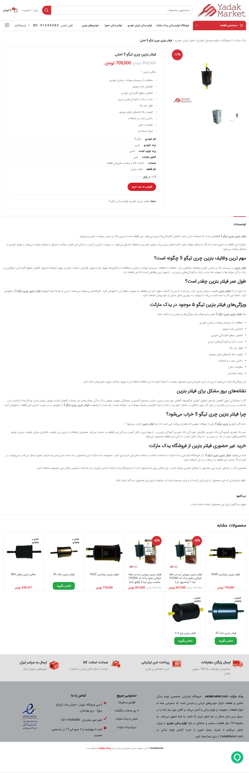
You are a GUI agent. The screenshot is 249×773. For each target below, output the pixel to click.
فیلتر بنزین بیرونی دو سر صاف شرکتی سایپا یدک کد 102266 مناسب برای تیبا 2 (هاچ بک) (144, 578)
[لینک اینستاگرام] (7, 25)
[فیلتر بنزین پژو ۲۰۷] (185, 611)
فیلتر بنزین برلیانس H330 (225, 574)
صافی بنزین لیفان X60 (23, 574)
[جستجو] (46, 10)
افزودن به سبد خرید (141, 187)
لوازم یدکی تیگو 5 (118, 201)
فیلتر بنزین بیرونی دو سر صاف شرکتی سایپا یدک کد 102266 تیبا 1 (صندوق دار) (185, 578)
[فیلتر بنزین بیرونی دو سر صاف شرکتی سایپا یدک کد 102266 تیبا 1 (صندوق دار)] (185, 553)
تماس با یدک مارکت (127, 719)
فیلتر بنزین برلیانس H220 (104, 574)
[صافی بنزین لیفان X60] (23, 553)
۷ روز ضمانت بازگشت (127, 710)
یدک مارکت (239, 40)
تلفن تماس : (53, 25)
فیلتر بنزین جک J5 (225, 633)
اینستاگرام (20, 25)
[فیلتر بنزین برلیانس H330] (225, 553)
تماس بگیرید (64, 586)
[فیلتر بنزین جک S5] (64, 553)
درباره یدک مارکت (126, 727)
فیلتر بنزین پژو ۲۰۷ (185, 633)
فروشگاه (226, 40)
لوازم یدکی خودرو (177, 723)
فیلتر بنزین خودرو (184, 40)
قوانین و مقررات (126, 702)
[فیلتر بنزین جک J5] (225, 611)
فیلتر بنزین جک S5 (63, 574)
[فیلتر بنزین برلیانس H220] (104, 553)
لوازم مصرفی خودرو (208, 40)
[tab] (239, 222)
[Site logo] (221, 10)
